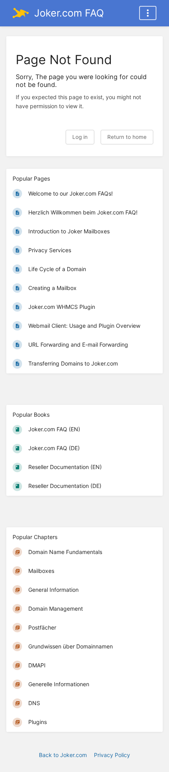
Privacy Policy (112, 755)
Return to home (127, 137)
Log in (80, 137)
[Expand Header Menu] (147, 13)
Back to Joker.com (63, 755)
